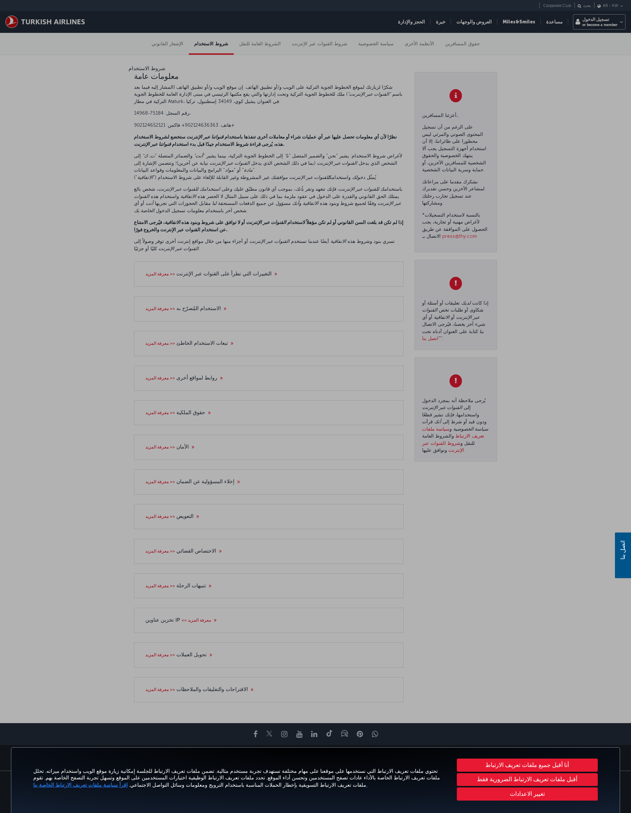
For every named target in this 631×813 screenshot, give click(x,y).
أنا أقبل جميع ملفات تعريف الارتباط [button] (527, 765)
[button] (527, 794)
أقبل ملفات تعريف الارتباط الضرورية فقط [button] (527, 779)
